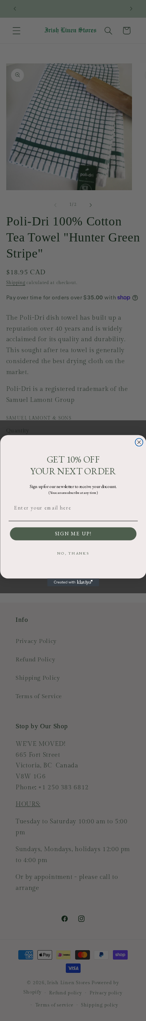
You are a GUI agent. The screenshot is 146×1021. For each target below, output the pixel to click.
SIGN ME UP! (73, 533)
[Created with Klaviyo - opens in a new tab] (73, 582)
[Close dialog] (139, 442)
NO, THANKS (73, 553)
